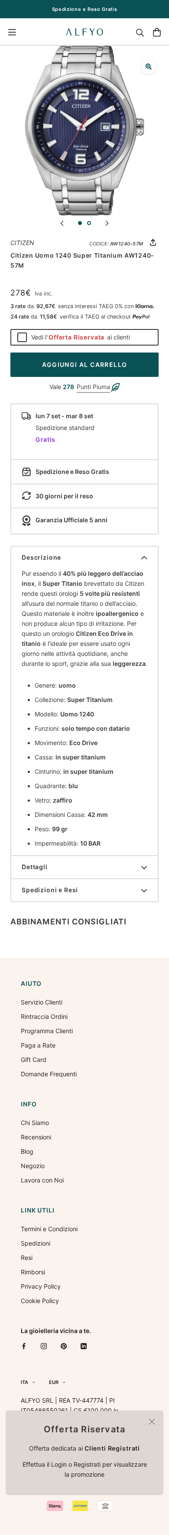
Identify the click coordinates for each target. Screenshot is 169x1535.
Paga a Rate (38, 1045)
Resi (26, 1257)
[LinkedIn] (84, 1346)
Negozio (33, 1165)
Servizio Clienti (41, 1002)
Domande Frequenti (49, 1074)
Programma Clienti (47, 1031)
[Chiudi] (152, 1421)
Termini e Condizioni (49, 1229)
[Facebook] (24, 1346)
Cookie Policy (40, 1300)
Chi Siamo (35, 1122)
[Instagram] (44, 1346)
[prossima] (107, 223)
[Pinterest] (64, 1346)
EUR (53, 1382)
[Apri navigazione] (12, 32)
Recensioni (36, 1137)
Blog (27, 1151)
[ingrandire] (148, 66)
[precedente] (62, 223)
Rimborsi (33, 1272)
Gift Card (33, 1059)
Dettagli (35, 866)
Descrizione (41, 557)
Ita (24, 1382)
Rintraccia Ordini (44, 1016)
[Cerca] (140, 32)
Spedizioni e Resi (50, 889)
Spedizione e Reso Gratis (84, 9)
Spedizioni (35, 1243)
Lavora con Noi (42, 1180)
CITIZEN (22, 242)
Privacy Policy (41, 1286)
